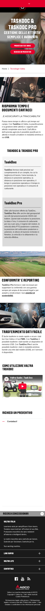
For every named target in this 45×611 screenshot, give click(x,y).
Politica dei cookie (29, 602)
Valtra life (9, 561)
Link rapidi (9, 554)
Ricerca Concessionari (16, 514)
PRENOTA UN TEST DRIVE (22, 46)
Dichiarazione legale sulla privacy (17, 600)
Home (4, 69)
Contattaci (9, 569)
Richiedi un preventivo (22, 52)
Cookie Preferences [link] (22, 596)
